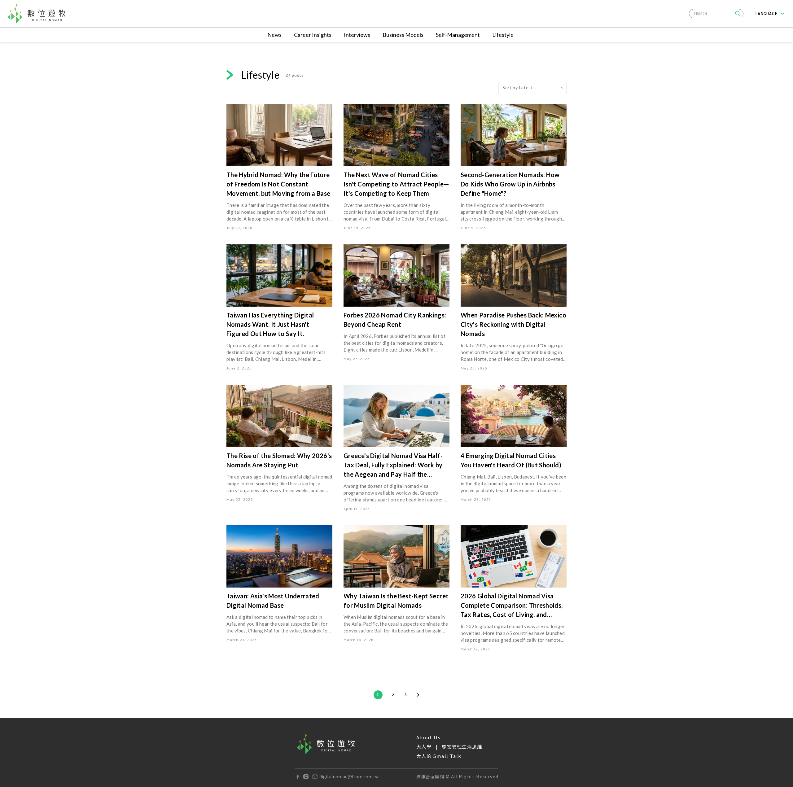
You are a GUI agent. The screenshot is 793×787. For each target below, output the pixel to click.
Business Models (403, 34)
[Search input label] (716, 13)
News (274, 34)
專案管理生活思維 (462, 746)
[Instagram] (306, 776)
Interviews (357, 34)
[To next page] (418, 694)
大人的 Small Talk (439, 756)
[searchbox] (716, 13)
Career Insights (312, 34)
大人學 (424, 746)
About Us (428, 737)
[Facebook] (297, 776)
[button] (738, 14)
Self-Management (458, 34)
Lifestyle (503, 34)
